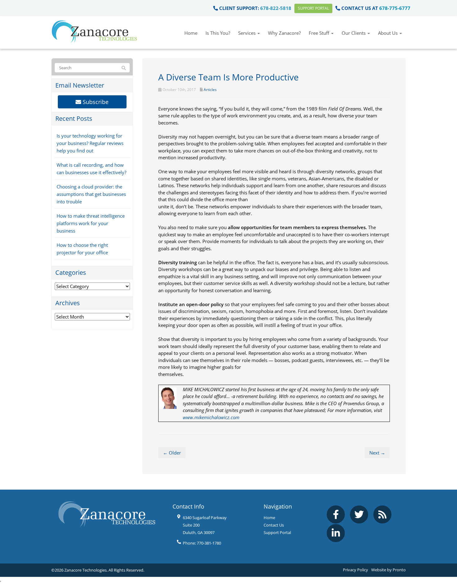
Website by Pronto (388, 570)
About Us (388, 33)
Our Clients (354, 33)
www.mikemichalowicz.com (211, 417)
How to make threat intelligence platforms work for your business (91, 223)
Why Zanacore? (284, 33)
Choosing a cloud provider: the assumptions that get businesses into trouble (91, 194)
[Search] (124, 68)
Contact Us (274, 525)
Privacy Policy (355, 570)
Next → (377, 453)
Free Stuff (319, 33)
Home (190, 33)
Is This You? (217, 33)
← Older (172, 453)
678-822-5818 (275, 8)
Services (247, 33)
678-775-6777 (394, 8)
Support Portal (313, 8)
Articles (210, 89)
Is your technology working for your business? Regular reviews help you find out (90, 143)
